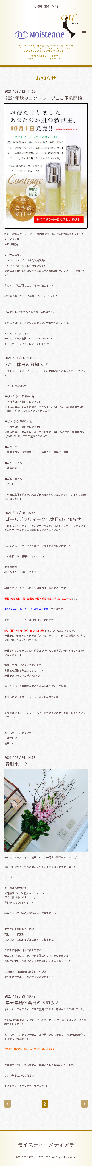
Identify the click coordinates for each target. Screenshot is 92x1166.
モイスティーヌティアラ (46, 1144)
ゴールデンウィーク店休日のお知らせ (43, 519)
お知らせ (46, 77)
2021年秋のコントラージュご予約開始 (43, 98)
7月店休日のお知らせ (26, 364)
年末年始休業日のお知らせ (32, 1003)
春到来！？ (16, 764)
